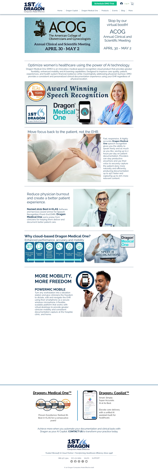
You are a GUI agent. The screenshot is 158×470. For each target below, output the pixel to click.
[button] (105, 10)
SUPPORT (96, 458)
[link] (132, 3)
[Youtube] (86, 461)
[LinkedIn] (71, 461)
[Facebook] (75, 461)
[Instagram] (79, 461)
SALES (86, 458)
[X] (82, 461)
